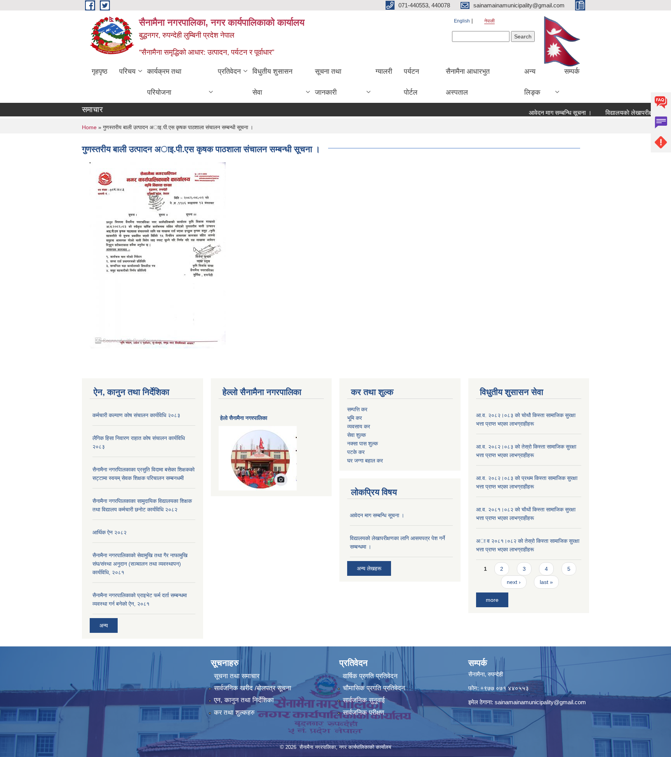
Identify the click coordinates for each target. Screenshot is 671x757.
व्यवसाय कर (358, 426)
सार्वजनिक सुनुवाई (364, 700)
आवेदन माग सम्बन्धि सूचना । (548, 112)
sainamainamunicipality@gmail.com (540, 702)
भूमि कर (354, 418)
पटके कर (356, 452)
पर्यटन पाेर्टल (411, 82)
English (462, 21)
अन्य (103, 625)
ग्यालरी (383, 71)
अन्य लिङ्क (532, 82)
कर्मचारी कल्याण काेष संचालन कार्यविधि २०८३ (136, 415)
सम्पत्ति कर (357, 409)
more (492, 600)
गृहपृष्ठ (100, 71)
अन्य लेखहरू (369, 568)
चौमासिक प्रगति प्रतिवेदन (374, 688)
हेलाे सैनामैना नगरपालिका (243, 418)
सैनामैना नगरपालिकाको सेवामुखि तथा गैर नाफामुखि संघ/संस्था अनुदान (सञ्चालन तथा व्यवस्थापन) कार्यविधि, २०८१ (140, 563)
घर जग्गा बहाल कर (365, 460)
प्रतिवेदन (229, 71)
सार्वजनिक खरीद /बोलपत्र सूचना (252, 688)
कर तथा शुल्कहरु (234, 712)
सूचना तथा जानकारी (328, 82)
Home (89, 127)
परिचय (127, 71)
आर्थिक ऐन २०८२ (109, 532)
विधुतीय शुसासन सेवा (272, 82)
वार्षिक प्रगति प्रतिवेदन (370, 676)
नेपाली (489, 21)
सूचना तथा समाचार (236, 676)
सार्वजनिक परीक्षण (363, 712)
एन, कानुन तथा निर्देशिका (244, 700)
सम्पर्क (571, 71)
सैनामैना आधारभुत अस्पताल (468, 82)
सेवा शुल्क (356, 435)
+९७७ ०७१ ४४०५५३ (504, 688)
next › (514, 582)
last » (546, 582)
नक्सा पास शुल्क (362, 443)
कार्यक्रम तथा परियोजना (164, 82)
